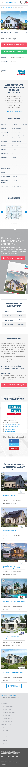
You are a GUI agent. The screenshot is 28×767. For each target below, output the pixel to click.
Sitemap (5, 740)
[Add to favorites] (3, 474)
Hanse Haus (12, 695)
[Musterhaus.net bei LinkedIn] (10, 757)
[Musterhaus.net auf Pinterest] (14, 757)
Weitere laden (15, 686)
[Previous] (2, 21)
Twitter (15, 445)
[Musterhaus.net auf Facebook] (3, 757)
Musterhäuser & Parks (9, 712)
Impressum (3, 762)
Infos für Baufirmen (8, 737)
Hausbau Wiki (6, 715)
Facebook (14, 441)
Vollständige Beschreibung (15, 111)
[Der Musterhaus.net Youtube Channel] (17, 757)
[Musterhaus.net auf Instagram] (6, 757)
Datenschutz (14, 762)
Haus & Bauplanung (8, 706)
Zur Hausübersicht (7, 7)
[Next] (26, 21)
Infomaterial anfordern (15, 52)
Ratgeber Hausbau (8, 718)
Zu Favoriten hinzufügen (15, 45)
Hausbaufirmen (7, 709)
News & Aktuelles (7, 731)
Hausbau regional (7, 721)
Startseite (4, 695)
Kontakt (5, 743)
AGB (9, 762)
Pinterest (14, 448)
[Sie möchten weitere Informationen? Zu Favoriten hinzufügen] (14, 20)
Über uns (5, 728)
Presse (4, 734)
